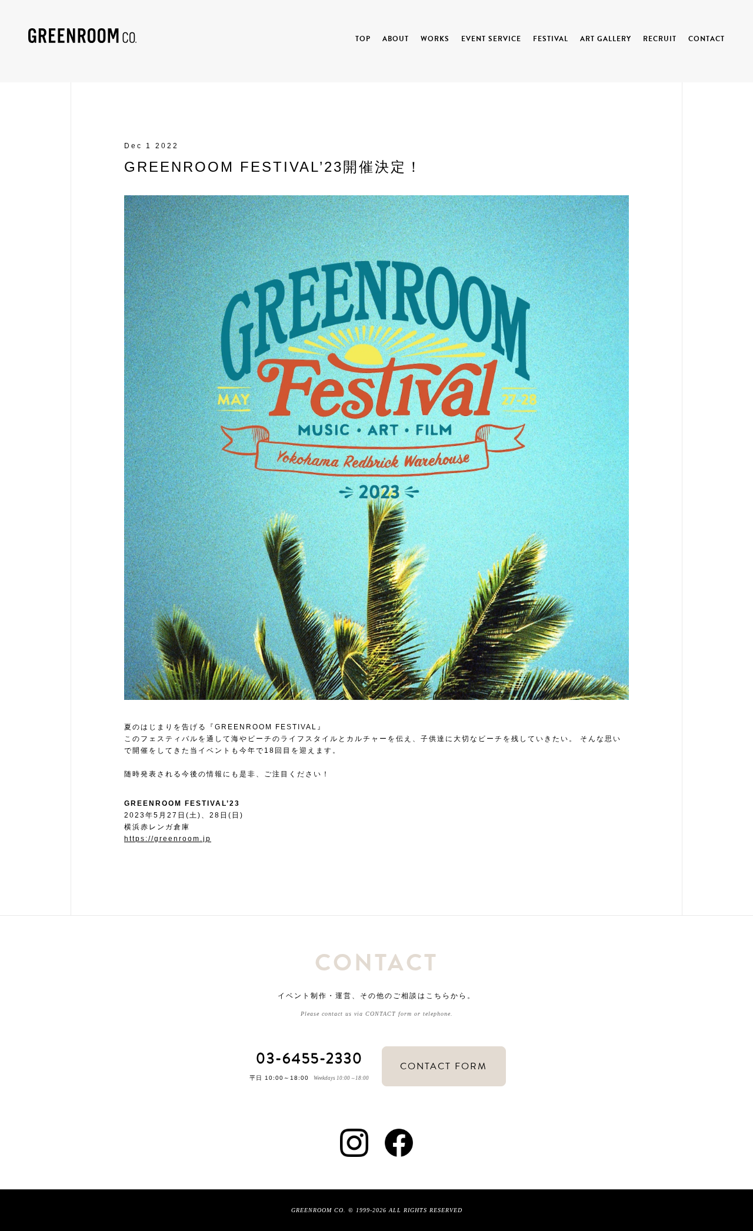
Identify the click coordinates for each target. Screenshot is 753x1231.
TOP (363, 39)
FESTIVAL (550, 39)
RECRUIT (660, 39)
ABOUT (395, 39)
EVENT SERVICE (491, 39)
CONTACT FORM (443, 1066)
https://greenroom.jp (167, 839)
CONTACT (706, 39)
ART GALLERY (605, 39)
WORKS (435, 39)
